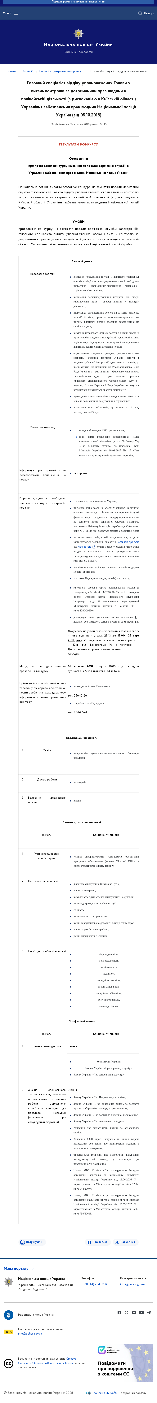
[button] (19, 1268)
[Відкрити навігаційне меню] (16, 13)
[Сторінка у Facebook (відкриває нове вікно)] (119, 1312)
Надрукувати (34, 1242)
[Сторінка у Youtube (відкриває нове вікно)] (141, 1312)
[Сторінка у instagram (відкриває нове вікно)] (134, 1312)
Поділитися (100, 1242)
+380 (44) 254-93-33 (95, 1284)
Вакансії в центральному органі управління (61, 71)
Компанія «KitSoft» (105, 1393)
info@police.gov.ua (132, 1284)
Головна (11, 71)
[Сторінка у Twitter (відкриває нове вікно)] (126, 1312)
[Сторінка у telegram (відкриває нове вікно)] (149, 1312)
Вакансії (28, 71)
